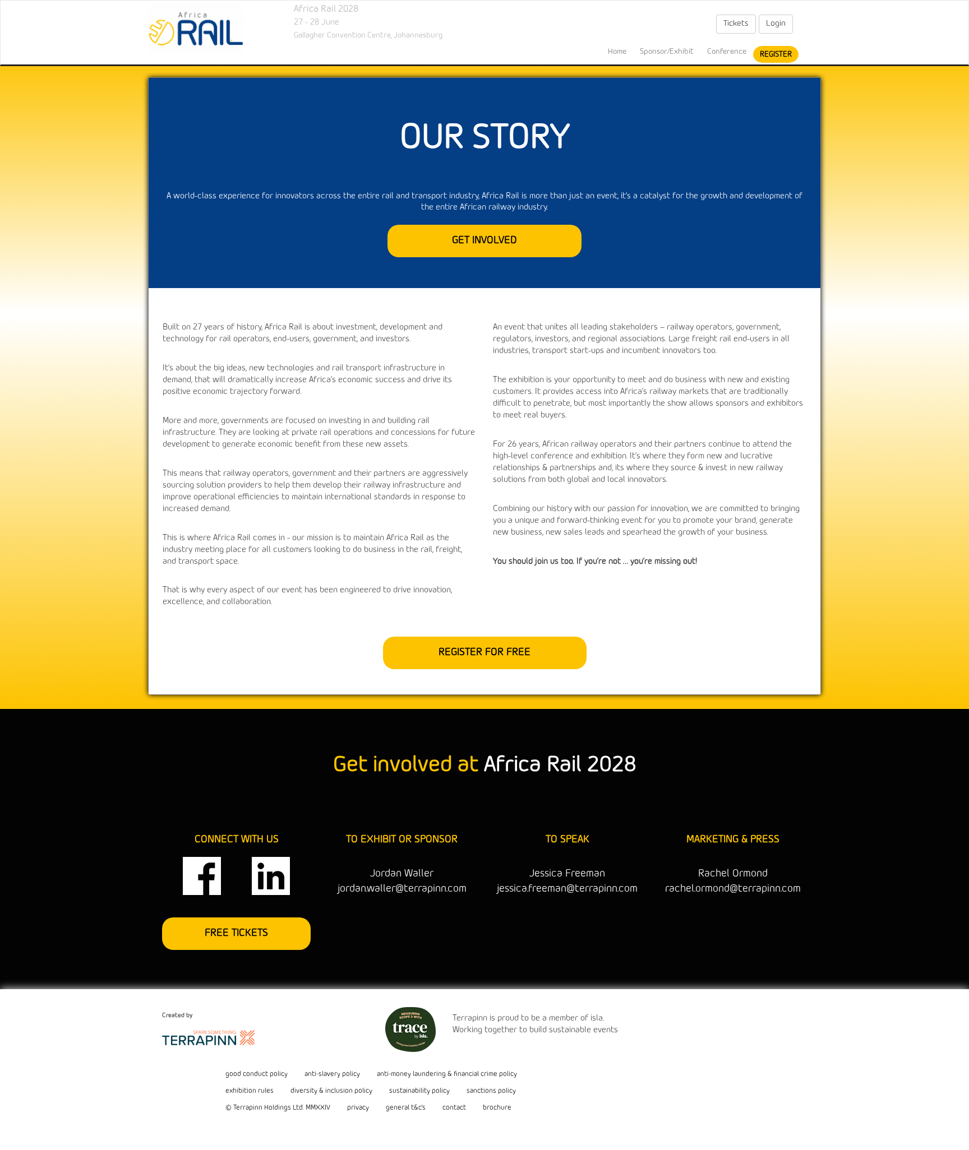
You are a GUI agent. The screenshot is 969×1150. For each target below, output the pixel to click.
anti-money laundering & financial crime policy (447, 1074)
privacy (358, 1108)
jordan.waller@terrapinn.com (402, 889)
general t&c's (406, 1108)
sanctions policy (491, 1091)
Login (776, 24)
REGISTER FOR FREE (484, 652)
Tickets (736, 24)
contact (454, 1108)
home (617, 51)
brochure (497, 1108)
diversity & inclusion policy (331, 1091)
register (776, 54)
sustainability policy (419, 1091)
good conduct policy (256, 1074)
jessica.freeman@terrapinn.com (567, 889)
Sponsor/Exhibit (667, 51)
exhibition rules (249, 1091)
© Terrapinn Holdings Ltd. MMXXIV (277, 1108)
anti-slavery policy (332, 1074)
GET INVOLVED (484, 240)
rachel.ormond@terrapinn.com (733, 889)
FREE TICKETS (236, 933)
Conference (726, 51)
